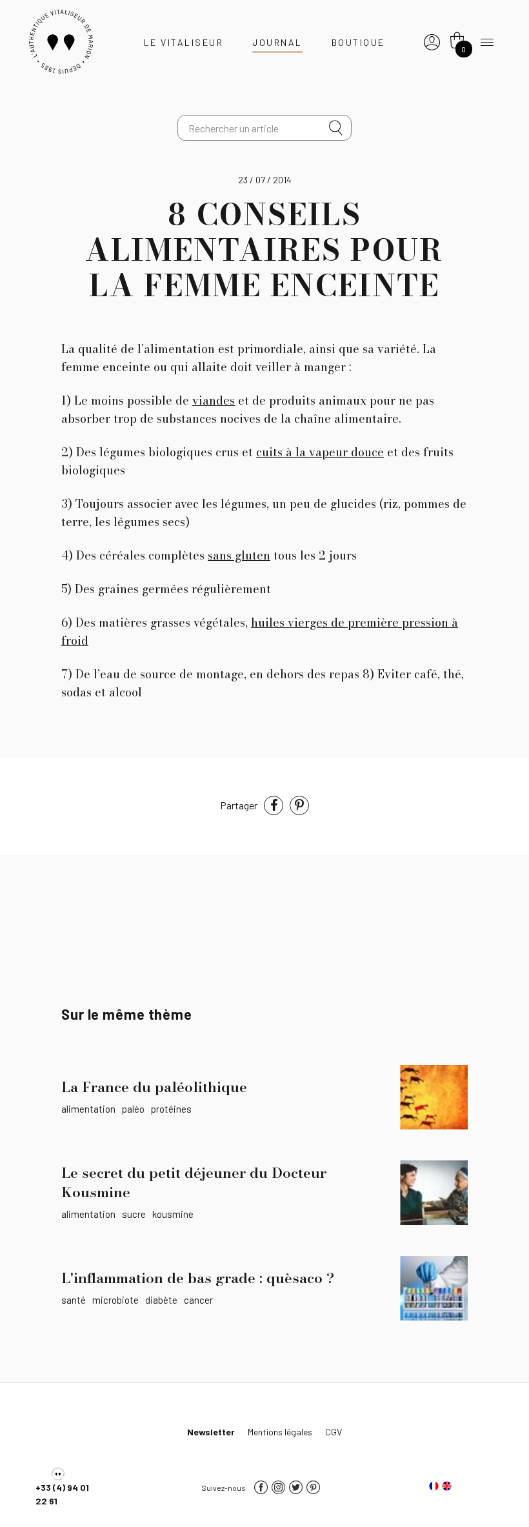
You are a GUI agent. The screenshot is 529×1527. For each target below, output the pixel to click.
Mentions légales (280, 1431)
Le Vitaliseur (184, 42)
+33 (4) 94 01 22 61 (62, 1494)
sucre (134, 1214)
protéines (171, 1109)
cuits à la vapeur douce (320, 452)
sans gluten (239, 555)
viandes (213, 400)
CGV (333, 1431)
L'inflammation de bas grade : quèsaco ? (197, 1278)
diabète (161, 1300)
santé (73, 1300)
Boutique (358, 42)
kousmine (173, 1214)
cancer (198, 1300)
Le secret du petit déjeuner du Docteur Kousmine (193, 1182)
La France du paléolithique (154, 1087)
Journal (277, 42)
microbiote (115, 1300)
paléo (133, 1109)
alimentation (88, 1109)
